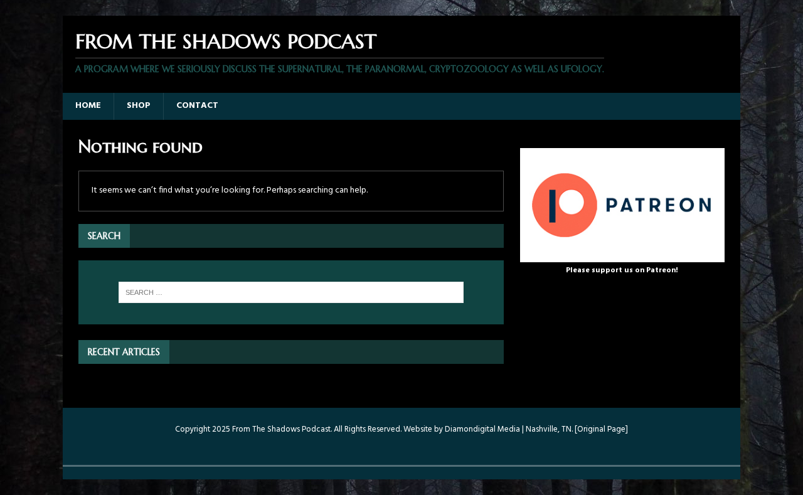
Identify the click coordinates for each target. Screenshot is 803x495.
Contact (197, 105)
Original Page (601, 429)
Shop (139, 105)
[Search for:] (291, 292)
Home (88, 105)
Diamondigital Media (482, 429)
